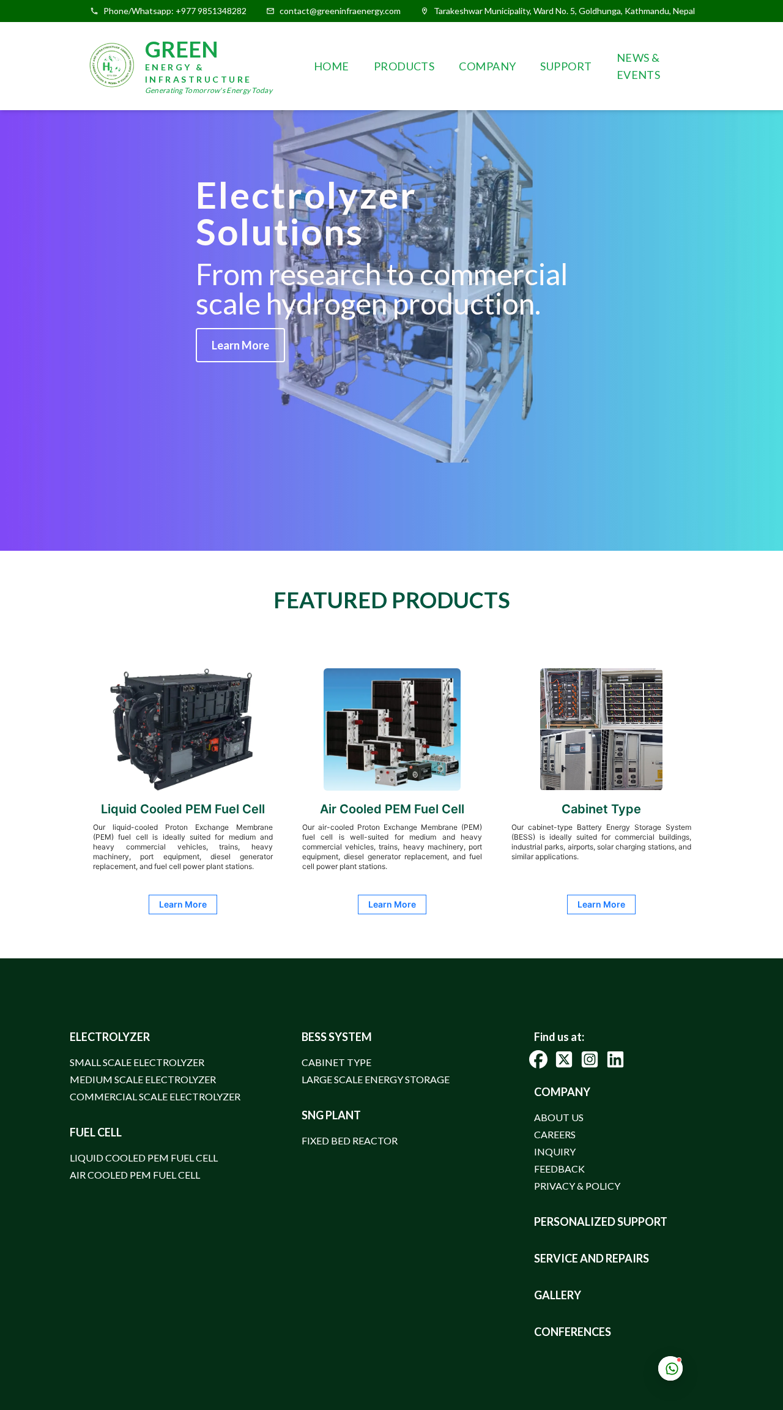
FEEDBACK (559, 1168)
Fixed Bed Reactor (350, 1140)
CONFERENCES (572, 1331)
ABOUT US (559, 1117)
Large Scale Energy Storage (376, 1079)
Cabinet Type (336, 1062)
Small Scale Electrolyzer (137, 1062)
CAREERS (555, 1134)
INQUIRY (555, 1151)
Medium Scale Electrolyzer (143, 1079)
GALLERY (557, 1295)
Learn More (240, 345)
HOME (331, 66)
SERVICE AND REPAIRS (591, 1258)
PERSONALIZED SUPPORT (600, 1221)
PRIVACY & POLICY (577, 1186)
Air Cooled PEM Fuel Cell (135, 1175)
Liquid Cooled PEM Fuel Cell (144, 1157)
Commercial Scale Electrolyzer (155, 1096)
